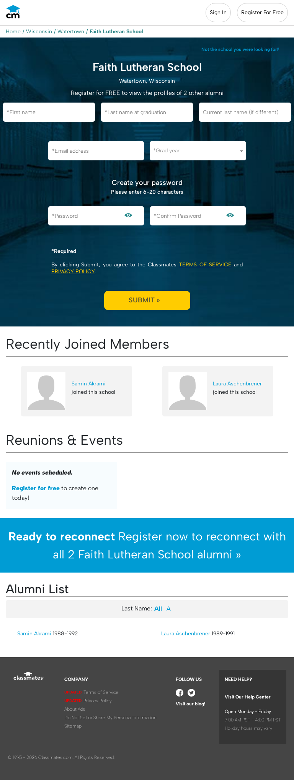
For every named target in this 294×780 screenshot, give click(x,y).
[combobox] (198, 150)
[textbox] (198, 150)
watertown (70, 31)
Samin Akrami (89, 383)
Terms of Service (205, 264)
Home (13, 31)
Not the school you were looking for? (240, 49)
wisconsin (39, 31)
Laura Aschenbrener (237, 383)
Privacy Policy (73, 271)
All (158, 608)
